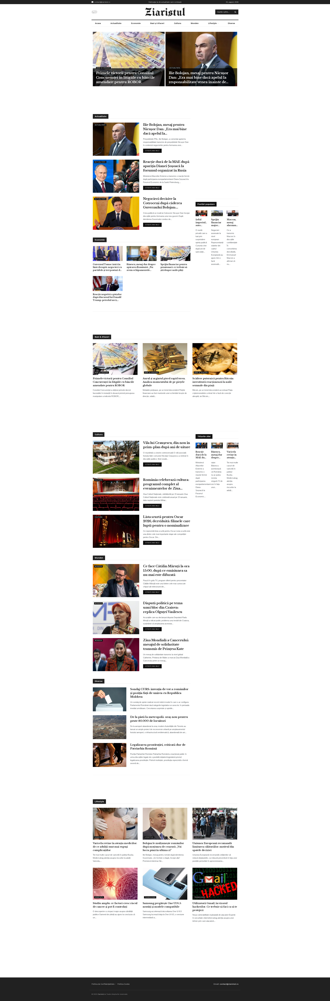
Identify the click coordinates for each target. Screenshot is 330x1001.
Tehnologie (150, 897)
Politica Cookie (123, 984)
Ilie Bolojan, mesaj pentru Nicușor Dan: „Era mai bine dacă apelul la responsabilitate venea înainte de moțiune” (198, 77)
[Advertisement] (165, 100)
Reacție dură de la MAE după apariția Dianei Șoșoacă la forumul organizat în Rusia (166, 166)
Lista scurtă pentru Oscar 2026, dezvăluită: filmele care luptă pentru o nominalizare (166, 521)
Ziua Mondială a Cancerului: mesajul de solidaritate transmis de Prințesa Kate (166, 644)
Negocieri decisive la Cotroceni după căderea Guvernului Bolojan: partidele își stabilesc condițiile (162, 203)
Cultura (177, 23)
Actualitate (115, 23)
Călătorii (199, 837)
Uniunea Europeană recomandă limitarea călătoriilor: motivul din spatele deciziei (213, 847)
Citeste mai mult (153, 150)
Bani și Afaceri (157, 23)
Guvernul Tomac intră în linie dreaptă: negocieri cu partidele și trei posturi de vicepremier (107, 267)
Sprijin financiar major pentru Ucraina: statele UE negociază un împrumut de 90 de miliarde (217, 222)
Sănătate (233, 446)
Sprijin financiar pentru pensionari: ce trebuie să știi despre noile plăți (173, 267)
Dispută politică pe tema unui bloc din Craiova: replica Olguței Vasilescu (162, 607)
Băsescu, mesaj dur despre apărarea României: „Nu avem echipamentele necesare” (141, 267)
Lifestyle (212, 23)
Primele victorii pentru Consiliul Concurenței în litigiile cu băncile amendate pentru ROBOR (125, 77)
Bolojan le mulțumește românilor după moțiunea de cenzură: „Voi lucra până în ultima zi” (163, 847)
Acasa (98, 23)
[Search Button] (235, 12)
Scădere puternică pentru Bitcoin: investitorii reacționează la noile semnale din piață (213, 382)
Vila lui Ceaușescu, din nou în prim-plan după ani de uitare (166, 445)
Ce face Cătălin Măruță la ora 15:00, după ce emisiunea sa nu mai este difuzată (166, 570)
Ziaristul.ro (102, 994)
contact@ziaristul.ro (102, 2)
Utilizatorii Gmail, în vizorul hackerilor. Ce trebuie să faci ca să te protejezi (214, 907)
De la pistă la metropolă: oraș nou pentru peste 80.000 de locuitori (159, 718)
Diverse (231, 23)
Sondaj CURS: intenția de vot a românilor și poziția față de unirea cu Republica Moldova (159, 693)
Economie (136, 23)
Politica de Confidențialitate (103, 984)
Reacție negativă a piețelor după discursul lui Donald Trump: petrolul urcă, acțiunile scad (107, 297)
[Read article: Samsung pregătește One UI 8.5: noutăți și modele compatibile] (165, 884)
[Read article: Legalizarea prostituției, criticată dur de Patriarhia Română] (109, 755)
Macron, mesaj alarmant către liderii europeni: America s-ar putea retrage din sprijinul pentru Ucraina (232, 222)
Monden (195, 23)
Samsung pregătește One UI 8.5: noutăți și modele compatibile (162, 905)
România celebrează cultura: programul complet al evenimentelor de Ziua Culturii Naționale (166, 484)
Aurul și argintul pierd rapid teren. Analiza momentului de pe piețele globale (164, 382)
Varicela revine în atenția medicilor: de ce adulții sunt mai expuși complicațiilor (232, 454)
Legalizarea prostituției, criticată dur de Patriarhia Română (157, 746)
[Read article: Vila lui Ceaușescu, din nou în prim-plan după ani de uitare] (116, 457)
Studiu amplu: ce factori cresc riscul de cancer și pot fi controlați (115, 905)
